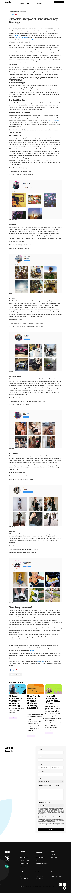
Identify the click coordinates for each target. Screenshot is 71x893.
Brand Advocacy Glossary (41, 863)
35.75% (58, 708)
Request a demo (23, 866)
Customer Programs (24, 860)
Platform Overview (24, 857)
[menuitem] (65, 1)
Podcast (37, 855)
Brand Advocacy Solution (25, 855)
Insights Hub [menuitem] (28, 3)
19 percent (16, 35)
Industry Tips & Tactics (40, 857)
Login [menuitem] (51, 2)
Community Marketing (15, 674)
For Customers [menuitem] (39, 3)
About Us (53, 854)
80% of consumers (34, 40)
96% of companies (22, 37)
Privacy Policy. (50, 886)
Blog (36, 860)
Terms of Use (44, 886)
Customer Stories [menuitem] (22, 3)
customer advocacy (54, 120)
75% (51, 711)
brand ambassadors (55, 88)
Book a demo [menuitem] (59, 2)
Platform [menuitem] (16, 2)
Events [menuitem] (33, 2)
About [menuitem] (45, 2)
